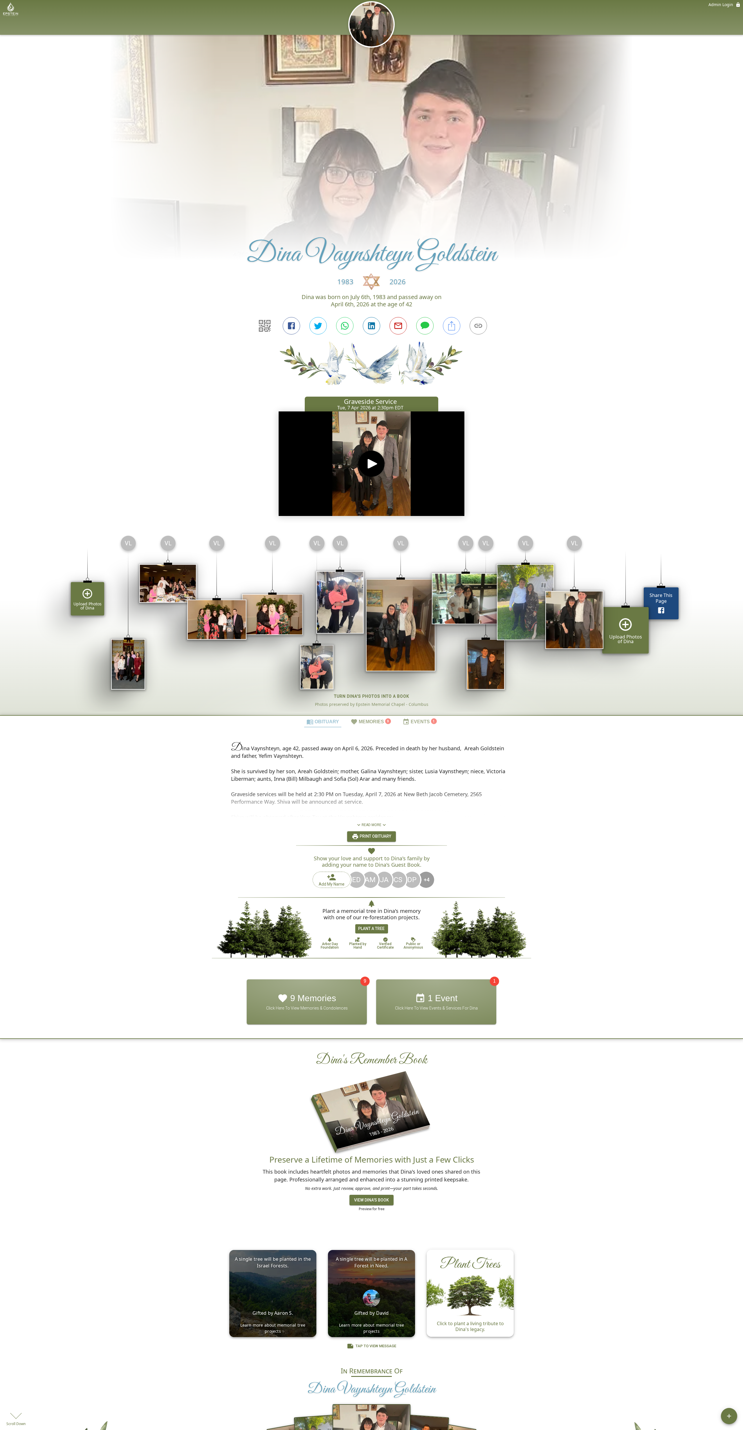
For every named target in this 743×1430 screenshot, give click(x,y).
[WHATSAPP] (345, 325)
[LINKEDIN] (371, 325)
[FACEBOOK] (291, 325)
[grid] (371, 623)
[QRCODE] (264, 325)
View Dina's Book (371, 1200)
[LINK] (478, 325)
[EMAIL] (398, 325)
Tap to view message (376, 1346)
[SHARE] (451, 325)
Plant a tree (371, 928)
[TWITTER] (318, 325)
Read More (371, 825)
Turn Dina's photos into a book (371, 696)
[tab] (322, 721)
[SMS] (425, 325)
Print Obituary (375, 836)
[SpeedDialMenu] (729, 1416)
